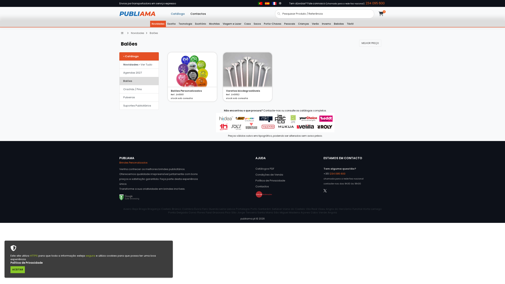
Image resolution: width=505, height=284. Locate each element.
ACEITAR (17, 269)
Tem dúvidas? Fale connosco (337, 3)
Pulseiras (129, 97)
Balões (153, 33)
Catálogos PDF (264, 169)
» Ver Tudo (137, 64)
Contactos (198, 14)
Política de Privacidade (26, 263)
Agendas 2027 (132, 73)
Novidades (137, 33)
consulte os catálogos (298, 110)
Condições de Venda (269, 175)
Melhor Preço (370, 43)
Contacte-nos (272, 110)
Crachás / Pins (132, 89)
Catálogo (178, 14)
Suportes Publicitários (137, 105)
